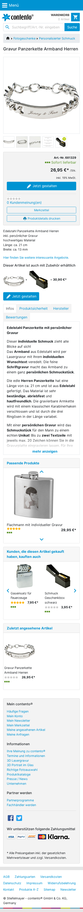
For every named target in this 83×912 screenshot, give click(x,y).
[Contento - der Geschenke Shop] (17, 17)
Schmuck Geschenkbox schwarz (55, 597)
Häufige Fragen (18, 711)
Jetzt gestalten (44, 186)
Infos (10, 308)
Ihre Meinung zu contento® (26, 751)
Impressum (34, 883)
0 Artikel (63, 19)
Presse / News (17, 779)
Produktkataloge (18, 774)
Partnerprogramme (20, 800)
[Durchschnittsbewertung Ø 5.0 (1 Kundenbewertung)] (14, 528)
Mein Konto (15, 716)
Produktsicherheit (33, 308)
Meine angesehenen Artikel (26, 730)
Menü (14, 5)
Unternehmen (16, 783)
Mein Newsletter (18, 720)
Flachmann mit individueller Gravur (35, 525)
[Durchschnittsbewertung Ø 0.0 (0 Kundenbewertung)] (14, 198)
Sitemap (49, 889)
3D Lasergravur (18, 760)
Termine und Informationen (26, 756)
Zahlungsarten (25, 876)
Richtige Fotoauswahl (22, 769)
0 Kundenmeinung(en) (24, 202)
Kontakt (8, 889)
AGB (6, 876)
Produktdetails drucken (43, 218)
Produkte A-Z (29, 889)
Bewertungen (16, 317)
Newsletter (68, 889)
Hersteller (61, 308)
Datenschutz (12, 883)
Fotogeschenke (24, 38)
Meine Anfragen (18, 734)
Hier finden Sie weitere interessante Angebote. (36, 257)
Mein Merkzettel (18, 725)
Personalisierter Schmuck (57, 38)
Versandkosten (51, 876)
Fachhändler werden (21, 805)
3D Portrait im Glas (20, 765)
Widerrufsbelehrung (62, 883)
